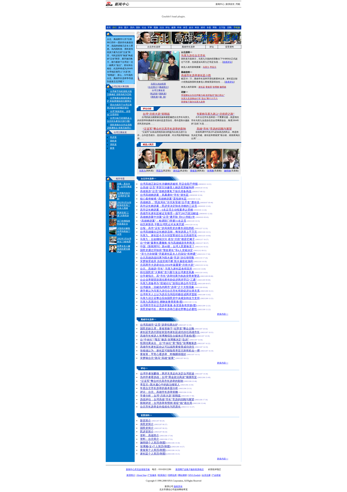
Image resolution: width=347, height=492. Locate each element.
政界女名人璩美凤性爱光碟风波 (123, 249)
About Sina (141, 475)
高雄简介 (163, 87)
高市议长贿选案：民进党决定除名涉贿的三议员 (168, 206)
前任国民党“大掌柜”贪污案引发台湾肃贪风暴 (167, 272)
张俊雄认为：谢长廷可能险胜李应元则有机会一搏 (170, 350)
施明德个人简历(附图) (153, 442)
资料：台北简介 (149, 439)
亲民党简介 (147, 424)
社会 (144, 27)
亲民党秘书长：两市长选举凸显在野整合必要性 (168, 309)
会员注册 (206, 475)
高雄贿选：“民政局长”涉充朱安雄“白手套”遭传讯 (169, 202)
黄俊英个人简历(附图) (153, 450)
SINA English (194, 475)
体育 (185, 27)
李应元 (159, 170)
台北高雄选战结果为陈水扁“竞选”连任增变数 (167, 257)
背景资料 (229, 47)
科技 (197, 27)
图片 (126, 27)
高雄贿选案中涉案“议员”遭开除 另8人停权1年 (167, 217)
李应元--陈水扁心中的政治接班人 (160, 384)
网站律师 (182, 475)
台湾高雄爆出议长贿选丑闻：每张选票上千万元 (168, 231)
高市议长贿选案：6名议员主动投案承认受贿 (166, 209)
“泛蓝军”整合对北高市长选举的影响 (161, 381)
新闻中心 (220, 4)
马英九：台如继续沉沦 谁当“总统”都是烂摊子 (167, 239)
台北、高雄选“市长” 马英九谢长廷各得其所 (166, 268)
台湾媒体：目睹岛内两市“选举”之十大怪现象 (167, 287)
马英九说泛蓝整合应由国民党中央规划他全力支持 (170, 298)
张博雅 (210, 170)
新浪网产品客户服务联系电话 (189, 469)
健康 (173, 27)
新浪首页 (230, 4)
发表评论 (227, 62)
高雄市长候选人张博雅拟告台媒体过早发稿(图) (168, 335)
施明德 (227, 170)
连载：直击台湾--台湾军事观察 (124, 186)
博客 (215, 27)
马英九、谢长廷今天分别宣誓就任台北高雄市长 (168, 235)
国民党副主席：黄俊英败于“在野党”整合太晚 (167, 328)
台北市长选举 (153, 47)
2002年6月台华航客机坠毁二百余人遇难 (124, 205)
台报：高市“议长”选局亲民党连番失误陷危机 (167, 228)
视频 (156, 27)
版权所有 (178, 486)
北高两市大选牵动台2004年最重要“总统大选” (167, 264)
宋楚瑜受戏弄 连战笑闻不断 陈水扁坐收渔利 (166, 261)
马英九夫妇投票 (158, 84)
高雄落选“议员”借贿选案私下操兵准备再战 (165, 191)
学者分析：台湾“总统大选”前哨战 (160, 395)
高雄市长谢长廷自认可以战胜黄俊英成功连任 (167, 346)
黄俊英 (193, 170)
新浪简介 (131, 475)
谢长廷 (176, 170)
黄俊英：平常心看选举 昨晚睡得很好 (163, 354)
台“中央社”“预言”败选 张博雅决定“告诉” (164, 339)
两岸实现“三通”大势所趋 (123, 214)
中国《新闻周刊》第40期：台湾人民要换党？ (167, 246)
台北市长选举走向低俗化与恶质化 (160, 406)
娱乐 (191, 27)
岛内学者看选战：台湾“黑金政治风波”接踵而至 (168, 377)
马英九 (142, 170)
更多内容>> (222, 314)
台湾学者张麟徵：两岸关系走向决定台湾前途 (167, 373)
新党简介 (145, 420)
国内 (132, 27)
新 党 (162, 97)
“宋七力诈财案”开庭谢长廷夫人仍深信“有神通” (168, 253)
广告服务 (152, 475)
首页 (108, 27)
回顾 (229, 27)
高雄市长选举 (188, 47)
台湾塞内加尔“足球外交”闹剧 (123, 196)
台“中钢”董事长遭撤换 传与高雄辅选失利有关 (167, 242)
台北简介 (153, 87)
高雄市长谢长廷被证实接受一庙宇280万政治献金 (169, 213)
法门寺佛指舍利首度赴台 (123, 222)
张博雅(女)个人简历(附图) (155, 446)
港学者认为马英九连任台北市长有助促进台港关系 (170, 290)
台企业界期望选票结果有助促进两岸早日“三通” (168, 279)
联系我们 (162, 475)
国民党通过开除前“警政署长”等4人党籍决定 (166, 250)
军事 (150, 27)
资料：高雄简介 (149, 435)
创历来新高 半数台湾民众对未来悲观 (162, 224)
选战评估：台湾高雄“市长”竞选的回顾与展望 (167, 399)
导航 (238, 4)
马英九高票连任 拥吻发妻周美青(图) (161, 301)
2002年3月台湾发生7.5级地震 (124, 240)
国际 (138, 27)
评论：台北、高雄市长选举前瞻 (159, 392)
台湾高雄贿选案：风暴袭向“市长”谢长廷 (164, 194)
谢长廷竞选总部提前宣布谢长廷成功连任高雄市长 (170, 332)
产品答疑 (216, 475)
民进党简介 (147, 431)
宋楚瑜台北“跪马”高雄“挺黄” (157, 358)
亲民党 (113, 144)
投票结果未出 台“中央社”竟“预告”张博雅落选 (168, 343)
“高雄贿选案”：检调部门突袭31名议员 (163, 220)
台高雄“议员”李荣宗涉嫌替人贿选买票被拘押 (167, 187)
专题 (209, 27)
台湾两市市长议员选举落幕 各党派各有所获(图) (168, 305)
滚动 (120, 27)
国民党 (113, 141)
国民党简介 (147, 428)
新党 (112, 148)
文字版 (222, 27)
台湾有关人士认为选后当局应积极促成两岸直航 (168, 294)
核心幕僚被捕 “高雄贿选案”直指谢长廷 (163, 198)
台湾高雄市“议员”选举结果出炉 (159, 324)
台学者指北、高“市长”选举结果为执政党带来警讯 (170, 275)
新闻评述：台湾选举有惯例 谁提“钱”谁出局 (166, 403)
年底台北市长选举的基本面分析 (159, 388)
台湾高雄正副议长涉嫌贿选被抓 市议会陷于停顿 (169, 183)
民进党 (113, 137)
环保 (179, 27)
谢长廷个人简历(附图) (153, 453)
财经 (203, 27)
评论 (167, 27)
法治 (162, 27)
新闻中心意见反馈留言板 (138, 469)
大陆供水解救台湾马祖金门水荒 (123, 231)
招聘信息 (172, 475)
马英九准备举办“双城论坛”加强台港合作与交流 (168, 283)
